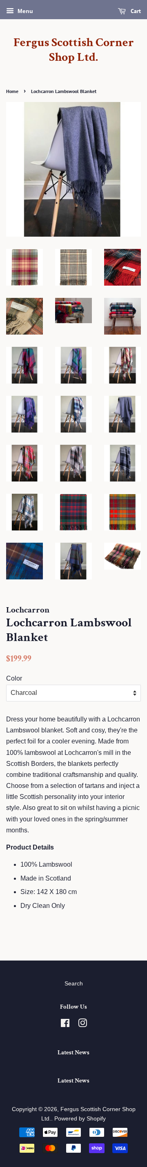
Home (12, 91)
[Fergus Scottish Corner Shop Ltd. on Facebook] (65, 1025)
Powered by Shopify (80, 1119)
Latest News (73, 1052)
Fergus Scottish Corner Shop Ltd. (73, 50)
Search (74, 984)
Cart (135, 11)
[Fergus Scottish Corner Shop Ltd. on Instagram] (82, 1025)
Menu (24, 11)
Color (14, 678)
